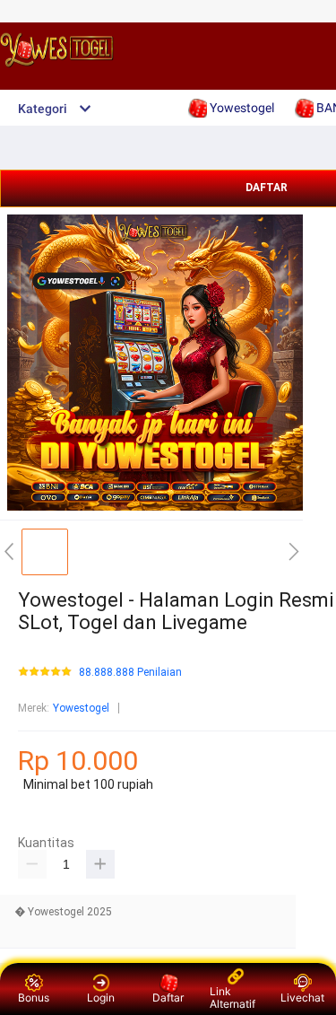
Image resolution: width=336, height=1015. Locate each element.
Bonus (33, 997)
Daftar (168, 997)
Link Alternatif (232, 997)
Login (101, 997)
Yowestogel (81, 708)
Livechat (302, 997)
